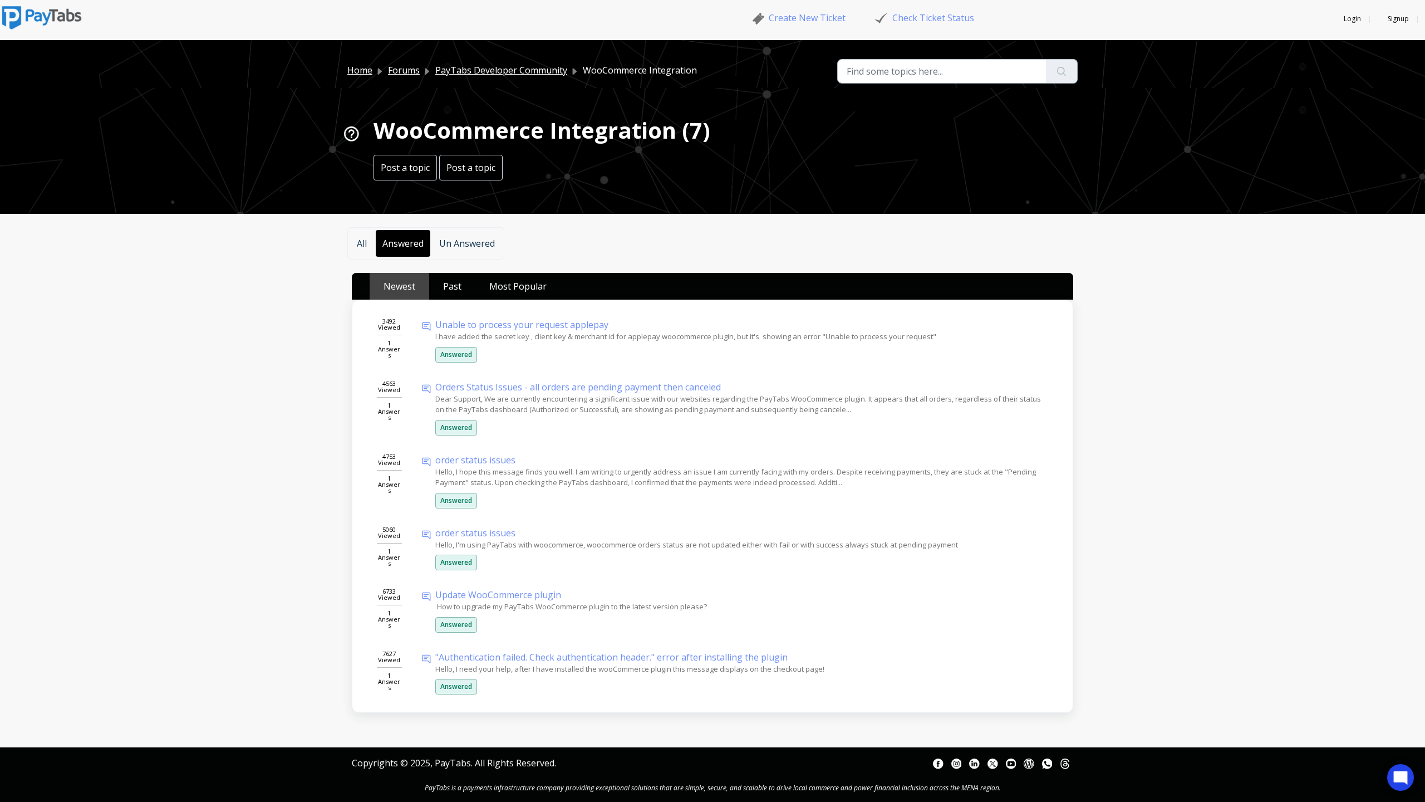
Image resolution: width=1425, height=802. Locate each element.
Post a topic (405, 168)
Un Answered (467, 243)
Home (359, 70)
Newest (399, 286)
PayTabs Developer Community (501, 70)
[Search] (1062, 71)
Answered (403, 243)
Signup (1398, 18)
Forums (404, 70)
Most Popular (518, 286)
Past (452, 286)
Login (1352, 18)
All (362, 243)
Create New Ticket (807, 18)
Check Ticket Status (933, 18)
